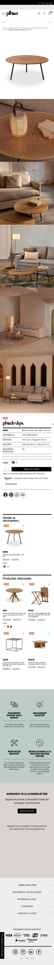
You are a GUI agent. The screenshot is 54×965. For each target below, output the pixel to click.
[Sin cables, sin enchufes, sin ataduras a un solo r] (15, 866)
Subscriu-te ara (27, 811)
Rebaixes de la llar (14, 28)
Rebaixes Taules (28, 28)
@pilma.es (40, 829)
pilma (12, 13)
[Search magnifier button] (50, 22)
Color (5, 463)
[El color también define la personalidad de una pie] (38, 840)
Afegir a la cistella (31, 469)
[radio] (13, 462)
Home (5, 28)
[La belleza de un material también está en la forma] (38, 853)
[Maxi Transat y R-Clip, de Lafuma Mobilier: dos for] (15, 853)
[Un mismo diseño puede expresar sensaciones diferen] (15, 840)
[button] (53, 425)
